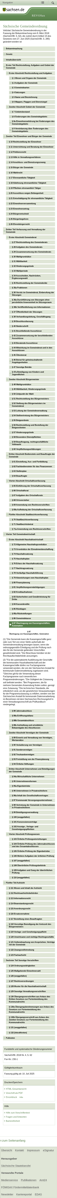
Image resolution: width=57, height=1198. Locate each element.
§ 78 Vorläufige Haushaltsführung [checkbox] (27, 573)
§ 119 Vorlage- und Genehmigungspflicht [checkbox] (27, 932)
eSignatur (48, 1150)
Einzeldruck (11, 1097)
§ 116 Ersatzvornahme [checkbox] (19, 914)
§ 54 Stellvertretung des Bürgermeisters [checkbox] (30, 415)
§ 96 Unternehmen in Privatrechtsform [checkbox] (29, 791)
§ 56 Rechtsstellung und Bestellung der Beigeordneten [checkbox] (30, 426)
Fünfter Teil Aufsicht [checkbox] (15, 883)
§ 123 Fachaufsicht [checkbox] (17, 955)
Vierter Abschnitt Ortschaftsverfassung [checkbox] (27, 481)
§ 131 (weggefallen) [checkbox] (18, 1027)
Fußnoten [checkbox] (10, 1038)
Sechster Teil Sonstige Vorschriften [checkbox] (22, 960)
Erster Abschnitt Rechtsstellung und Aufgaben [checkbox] (30, 73)
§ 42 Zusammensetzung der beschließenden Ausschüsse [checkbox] (32, 337)
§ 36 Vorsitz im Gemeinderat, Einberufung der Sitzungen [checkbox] (33, 293)
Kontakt (19, 1150)
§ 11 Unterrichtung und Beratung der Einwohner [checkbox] (31, 147)
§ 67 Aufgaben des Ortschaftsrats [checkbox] (27, 495)
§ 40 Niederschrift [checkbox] (20, 326)
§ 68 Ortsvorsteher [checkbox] (20, 500)
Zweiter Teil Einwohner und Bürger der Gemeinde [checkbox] (29, 136)
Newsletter (7, 1194)
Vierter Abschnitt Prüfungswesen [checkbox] (24, 834)
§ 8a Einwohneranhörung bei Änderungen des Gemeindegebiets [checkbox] (33, 122)
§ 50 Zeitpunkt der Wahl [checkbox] (23, 394)
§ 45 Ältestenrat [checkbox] (19, 355)
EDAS (38, 1194)
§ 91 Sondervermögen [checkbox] (22, 750)
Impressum (33, 1150)
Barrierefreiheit (13, 1121)
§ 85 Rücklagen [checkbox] (19, 609)
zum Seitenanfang (13, 1140)
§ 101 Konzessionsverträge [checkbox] (24, 822)
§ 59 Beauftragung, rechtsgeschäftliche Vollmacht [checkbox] (30, 443)
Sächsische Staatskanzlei (16, 1165)
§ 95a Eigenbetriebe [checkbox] (21, 786)
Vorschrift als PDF (14, 1093)
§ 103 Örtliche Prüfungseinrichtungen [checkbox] (29, 839)
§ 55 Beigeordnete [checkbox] (20, 420)
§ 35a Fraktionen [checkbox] (19, 288)
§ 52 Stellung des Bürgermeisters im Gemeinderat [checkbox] (28, 404)
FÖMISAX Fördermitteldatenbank (20, 1187)
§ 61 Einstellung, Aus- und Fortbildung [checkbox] (29, 462)
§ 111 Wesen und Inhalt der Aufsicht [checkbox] (25, 888)
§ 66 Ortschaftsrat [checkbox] (20, 491)
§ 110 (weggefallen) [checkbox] (21, 878)
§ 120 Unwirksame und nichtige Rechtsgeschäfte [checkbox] (31, 937)
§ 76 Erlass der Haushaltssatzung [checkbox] (27, 563)
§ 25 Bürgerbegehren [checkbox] (18, 219)
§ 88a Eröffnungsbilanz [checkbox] (22, 716)
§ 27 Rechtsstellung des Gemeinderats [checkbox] (29, 242)
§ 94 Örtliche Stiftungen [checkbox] (23, 764)
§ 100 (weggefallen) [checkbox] (21, 817)
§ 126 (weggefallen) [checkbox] (18, 976)
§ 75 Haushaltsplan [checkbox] (20, 559)
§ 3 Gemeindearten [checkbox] (20, 88)
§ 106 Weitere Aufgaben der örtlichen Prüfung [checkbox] (33, 856)
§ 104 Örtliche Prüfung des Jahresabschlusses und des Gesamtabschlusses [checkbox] (33, 845)
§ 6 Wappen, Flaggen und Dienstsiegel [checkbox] (29, 102)
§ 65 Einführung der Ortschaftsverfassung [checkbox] (31, 486)
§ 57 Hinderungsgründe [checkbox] (23, 432)
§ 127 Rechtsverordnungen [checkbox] (21, 981)
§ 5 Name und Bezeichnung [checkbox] (24, 97)
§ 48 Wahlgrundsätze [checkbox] (21, 384)
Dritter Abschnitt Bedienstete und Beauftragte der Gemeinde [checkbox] (32, 455)
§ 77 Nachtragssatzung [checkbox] (22, 568)
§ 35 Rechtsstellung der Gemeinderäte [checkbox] (29, 283)
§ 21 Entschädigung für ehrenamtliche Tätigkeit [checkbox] (30, 198)
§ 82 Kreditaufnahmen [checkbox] (22, 592)
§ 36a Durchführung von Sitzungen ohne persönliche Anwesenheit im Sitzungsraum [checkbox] (32, 301)
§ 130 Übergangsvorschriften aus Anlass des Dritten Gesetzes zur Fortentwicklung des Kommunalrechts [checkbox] (29, 999)
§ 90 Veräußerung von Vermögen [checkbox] (27, 745)
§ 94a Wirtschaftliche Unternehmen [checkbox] (28, 776)
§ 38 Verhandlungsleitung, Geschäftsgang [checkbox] (31, 317)
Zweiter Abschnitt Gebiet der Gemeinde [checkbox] (27, 107)
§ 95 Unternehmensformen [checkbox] (24, 781)
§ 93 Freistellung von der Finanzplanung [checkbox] (30, 759)
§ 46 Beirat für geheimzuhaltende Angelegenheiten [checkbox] (27, 361)
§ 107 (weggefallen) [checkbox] (21, 861)
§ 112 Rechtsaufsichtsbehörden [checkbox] (23, 893)
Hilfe (21, 1097)
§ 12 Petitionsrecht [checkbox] (17, 152)
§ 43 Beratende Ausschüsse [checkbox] (25, 343)
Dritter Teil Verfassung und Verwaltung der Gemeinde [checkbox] (25, 230)
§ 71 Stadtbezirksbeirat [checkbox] (22, 524)
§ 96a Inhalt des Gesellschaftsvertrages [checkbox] (30, 795)
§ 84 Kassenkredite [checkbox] (20, 604)
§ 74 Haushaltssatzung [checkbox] (22, 554)
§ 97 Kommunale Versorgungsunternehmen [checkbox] (32, 800)
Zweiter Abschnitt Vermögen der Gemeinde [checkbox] (29, 733)
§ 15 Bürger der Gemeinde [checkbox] (21, 167)
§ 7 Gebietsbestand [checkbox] (21, 112)
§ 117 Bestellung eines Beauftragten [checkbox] (25, 919)
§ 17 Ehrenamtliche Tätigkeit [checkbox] (22, 178)
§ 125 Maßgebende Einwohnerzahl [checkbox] (25, 971)
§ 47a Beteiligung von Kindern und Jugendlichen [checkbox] (28, 373)
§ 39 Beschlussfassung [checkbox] (22, 321)
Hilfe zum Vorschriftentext (18, 1113)
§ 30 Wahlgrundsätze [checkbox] (21, 257)
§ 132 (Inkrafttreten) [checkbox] (18, 1033)
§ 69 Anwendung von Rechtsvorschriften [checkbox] (31, 505)
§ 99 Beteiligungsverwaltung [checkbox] (25, 812)
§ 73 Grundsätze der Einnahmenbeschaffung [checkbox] (32, 549)
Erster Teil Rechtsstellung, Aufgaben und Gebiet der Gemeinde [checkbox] (30, 66)
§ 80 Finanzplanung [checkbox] (21, 582)
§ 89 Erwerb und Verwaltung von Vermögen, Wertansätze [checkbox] (32, 739)
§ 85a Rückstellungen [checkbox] (22, 614)
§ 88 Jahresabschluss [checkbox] (22, 711)
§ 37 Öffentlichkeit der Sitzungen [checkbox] (27, 312)
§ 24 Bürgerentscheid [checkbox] (19, 214)
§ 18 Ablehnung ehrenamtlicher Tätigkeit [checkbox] (27, 183)
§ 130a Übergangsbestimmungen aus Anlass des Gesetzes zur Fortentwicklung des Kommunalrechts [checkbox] (31, 1009)
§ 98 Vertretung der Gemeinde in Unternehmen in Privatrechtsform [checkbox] (33, 806)
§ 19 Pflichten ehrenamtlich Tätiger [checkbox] (25, 188)
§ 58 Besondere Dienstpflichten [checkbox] (26, 437)
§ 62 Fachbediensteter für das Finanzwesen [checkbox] (32, 466)
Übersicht (6, 1150)
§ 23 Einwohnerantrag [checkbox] (19, 209)
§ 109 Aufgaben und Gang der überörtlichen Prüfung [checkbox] (32, 871)
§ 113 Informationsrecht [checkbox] (20, 898)
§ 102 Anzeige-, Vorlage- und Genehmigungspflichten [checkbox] (25, 828)
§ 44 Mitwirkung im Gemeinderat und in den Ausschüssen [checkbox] (32, 349)
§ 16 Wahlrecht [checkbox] (15, 173)
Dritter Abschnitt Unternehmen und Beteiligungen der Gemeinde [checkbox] (32, 770)
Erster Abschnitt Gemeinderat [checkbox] (22, 237)
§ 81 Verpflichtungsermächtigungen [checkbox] (28, 587)
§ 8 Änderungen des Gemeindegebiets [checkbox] (29, 117)
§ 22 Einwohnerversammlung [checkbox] (22, 203)
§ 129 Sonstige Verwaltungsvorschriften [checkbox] (27, 991)
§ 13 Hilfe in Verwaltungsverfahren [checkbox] (25, 157)
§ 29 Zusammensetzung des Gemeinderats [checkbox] (31, 252)
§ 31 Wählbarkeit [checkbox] (19, 261)
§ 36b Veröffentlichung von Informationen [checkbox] (31, 307)
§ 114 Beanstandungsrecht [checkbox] (21, 903)
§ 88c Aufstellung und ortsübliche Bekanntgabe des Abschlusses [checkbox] (27, 726)
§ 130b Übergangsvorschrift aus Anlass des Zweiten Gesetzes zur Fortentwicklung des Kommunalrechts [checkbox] (29, 1019)
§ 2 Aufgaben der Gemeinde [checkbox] (25, 83)
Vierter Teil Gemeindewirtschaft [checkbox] (20, 534)
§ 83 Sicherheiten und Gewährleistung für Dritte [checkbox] (31, 598)
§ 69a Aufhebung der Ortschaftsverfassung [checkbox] (32, 510)
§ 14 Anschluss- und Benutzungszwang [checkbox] (27, 162)
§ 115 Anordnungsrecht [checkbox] (19, 909)
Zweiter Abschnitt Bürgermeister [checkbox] (24, 379)
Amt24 (43, 1180)
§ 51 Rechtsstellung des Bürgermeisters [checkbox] (30, 399)
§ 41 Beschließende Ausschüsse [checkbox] (27, 331)
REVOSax (38, 15)
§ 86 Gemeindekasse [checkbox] (21, 618)
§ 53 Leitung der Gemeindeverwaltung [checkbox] (29, 411)
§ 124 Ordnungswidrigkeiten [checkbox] (22, 966)
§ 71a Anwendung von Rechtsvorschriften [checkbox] (31, 529)
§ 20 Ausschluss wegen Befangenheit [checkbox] (26, 193)
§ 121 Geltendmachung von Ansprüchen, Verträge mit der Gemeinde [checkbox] (32, 943)
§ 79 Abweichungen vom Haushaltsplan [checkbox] (30, 578)
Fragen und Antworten (16, 1117)
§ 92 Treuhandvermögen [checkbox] (23, 754)
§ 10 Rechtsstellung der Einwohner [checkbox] (25, 142)
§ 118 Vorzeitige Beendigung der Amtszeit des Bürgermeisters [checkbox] (30, 925)
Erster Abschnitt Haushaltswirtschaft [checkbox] (26, 539)
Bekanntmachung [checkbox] (14, 49)
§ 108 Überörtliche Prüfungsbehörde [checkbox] (29, 865)
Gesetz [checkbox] (9, 54)
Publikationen (28, 1180)
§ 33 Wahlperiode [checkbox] (20, 271)
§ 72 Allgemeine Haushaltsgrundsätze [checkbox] (29, 544)
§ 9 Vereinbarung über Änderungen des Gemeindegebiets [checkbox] (30, 130)
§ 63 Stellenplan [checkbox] (19, 471)
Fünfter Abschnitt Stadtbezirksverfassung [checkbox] (28, 514)
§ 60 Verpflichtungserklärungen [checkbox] (26, 449)
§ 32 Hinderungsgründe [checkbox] (23, 266)
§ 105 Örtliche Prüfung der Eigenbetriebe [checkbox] (31, 851)
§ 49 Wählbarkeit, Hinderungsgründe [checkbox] (29, 389)
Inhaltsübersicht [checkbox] (13, 60)
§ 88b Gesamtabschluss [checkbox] (23, 720)
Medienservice (9, 1180)
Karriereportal (24, 1194)
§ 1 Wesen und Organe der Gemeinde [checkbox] (29, 78)
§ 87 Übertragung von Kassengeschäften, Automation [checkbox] (31, 624)
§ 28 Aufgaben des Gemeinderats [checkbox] (27, 247)
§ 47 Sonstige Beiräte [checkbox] (22, 367)
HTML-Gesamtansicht (16, 1089)
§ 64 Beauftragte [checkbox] (19, 476)
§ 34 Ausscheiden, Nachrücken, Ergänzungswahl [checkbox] (26, 277)
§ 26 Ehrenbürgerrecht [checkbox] (19, 224)
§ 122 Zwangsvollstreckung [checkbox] (21, 950)
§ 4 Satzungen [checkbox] (18, 92)
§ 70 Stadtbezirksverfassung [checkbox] (25, 520)
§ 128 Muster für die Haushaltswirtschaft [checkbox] (27, 986)
